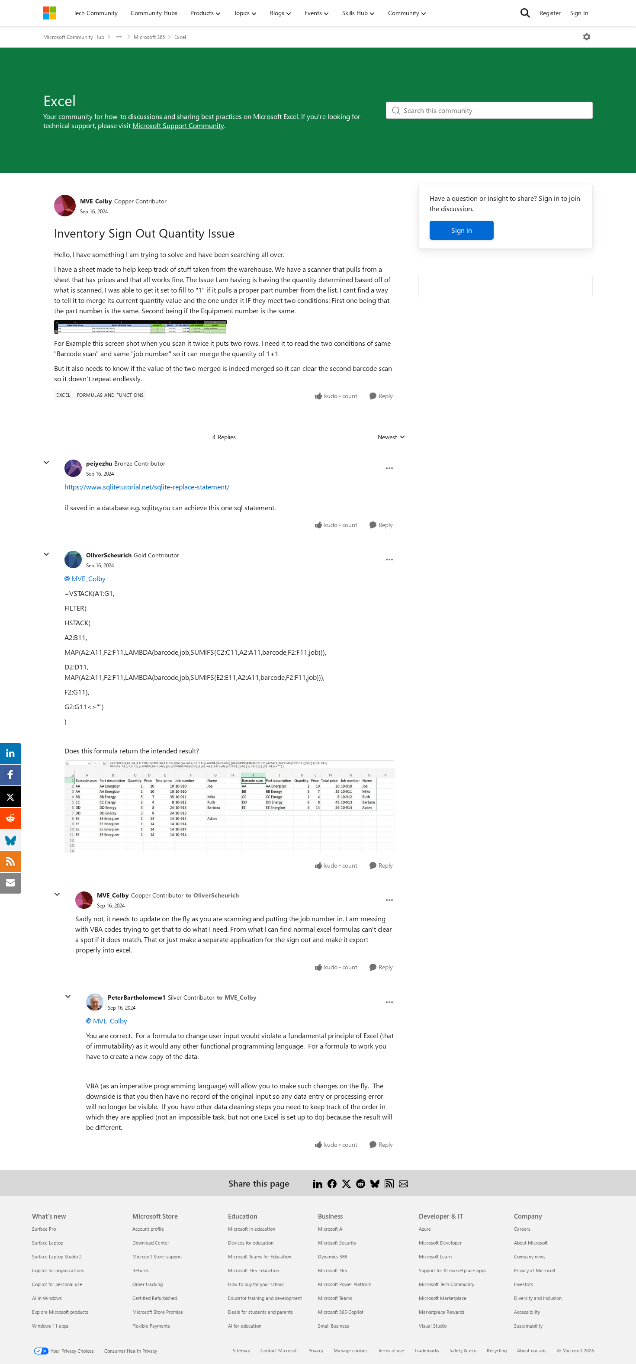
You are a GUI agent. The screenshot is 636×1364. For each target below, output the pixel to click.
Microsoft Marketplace (442, 1298)
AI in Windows (47, 1298)
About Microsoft (531, 1242)
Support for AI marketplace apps (452, 1270)
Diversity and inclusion (538, 1298)
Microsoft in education (251, 1229)
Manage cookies (351, 1350)
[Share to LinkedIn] (317, 1182)
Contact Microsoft (279, 1350)
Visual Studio (432, 1325)
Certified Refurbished (154, 1298)
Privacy (315, 1350)
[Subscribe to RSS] (389, 1182)
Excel (180, 36)
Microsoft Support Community (178, 125)
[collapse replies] (46, 462)
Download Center (150, 1242)
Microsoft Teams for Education (259, 1256)
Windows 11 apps (50, 1325)
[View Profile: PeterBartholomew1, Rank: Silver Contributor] (94, 1002)
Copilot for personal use (57, 1284)
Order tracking (147, 1284)
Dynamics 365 (332, 1256)
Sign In (579, 13)
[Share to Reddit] (360, 1182)
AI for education (244, 1325)
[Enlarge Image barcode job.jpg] (229, 806)
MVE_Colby (96, 201)
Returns (140, 1270)
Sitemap (241, 1350)
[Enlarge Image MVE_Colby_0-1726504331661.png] (140, 327)
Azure (425, 1229)
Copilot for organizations (58, 1270)
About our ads (531, 1350)
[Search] (525, 13)
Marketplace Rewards (442, 1312)
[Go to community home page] (49, 12)
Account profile (148, 1229)
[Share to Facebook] (332, 1182)
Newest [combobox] (391, 437)
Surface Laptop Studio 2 (57, 1256)
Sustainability (528, 1325)
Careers (522, 1229)
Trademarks (426, 1350)
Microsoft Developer (440, 1242)
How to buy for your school (256, 1284)
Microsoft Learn (435, 1256)
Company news (530, 1256)
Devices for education (250, 1242)
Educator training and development (265, 1298)
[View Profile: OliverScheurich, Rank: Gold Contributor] (73, 559)
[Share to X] (346, 1182)
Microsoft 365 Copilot (340, 1312)
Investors (523, 1284)
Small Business (333, 1325)
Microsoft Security (337, 1242)
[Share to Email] (403, 1182)
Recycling (497, 1350)
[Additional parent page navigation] (119, 37)
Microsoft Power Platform (344, 1284)
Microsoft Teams (335, 1298)
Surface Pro (44, 1229)
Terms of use (391, 1350)
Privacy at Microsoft (535, 1270)
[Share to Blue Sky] (374, 1182)
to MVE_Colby (237, 997)
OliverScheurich (109, 555)
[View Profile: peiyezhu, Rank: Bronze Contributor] (73, 468)
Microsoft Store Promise (157, 1312)
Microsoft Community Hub (73, 36)
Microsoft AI (331, 1229)
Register (550, 13)
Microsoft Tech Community (446, 1284)
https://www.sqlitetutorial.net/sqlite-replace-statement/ (146, 486)
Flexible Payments (151, 1325)
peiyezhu (99, 463)
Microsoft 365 (149, 36)
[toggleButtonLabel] (587, 37)
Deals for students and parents (260, 1312)
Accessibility (527, 1312)
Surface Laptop (47, 1242)
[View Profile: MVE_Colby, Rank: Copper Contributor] (65, 205)
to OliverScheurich (212, 895)
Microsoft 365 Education (253, 1270)
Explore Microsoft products (60, 1312)
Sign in (461, 230)
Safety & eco (463, 1350)
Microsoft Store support (157, 1256)
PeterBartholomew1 (137, 997)
